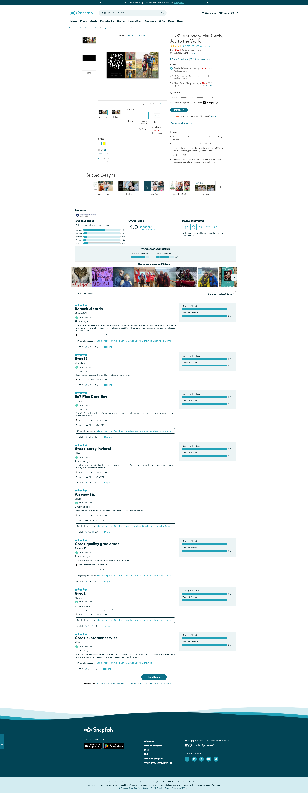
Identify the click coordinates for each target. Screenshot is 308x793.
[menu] (162, 103)
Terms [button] (100, 785)
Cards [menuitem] (93, 21)
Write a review (204, 46)
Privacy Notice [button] (112, 785)
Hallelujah (205, 194)
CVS (207, 86)
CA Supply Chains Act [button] (149, 785)
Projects (225, 13)
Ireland (134, 782)
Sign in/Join (210, 13)
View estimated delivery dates (182, 123)
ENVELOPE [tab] (141, 35)
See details (215, 116)
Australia (182, 782)
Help (146, 754)
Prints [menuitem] (83, 21)
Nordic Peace (154, 194)
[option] (89, 40)
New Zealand (194, 782)
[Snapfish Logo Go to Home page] (81, 13)
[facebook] (188, 757)
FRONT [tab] (122, 35)
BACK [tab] (130, 35)
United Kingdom (154, 782)
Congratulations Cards (115, 683)
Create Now (179, 110)
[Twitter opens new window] (217, 757)
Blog (146, 749)
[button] (139, 104)
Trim (100, 150)
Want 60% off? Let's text (158, 762)
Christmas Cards (164, 683)
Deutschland (114, 782)
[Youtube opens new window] (210, 757)
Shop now (175, 2)
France (125, 782)
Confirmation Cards (133, 683)
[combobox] (132, 13)
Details (192, 53)
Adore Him (128, 194)
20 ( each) (191, 97)
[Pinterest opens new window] (202, 757)
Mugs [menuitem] (171, 21)
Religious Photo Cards (111, 27)
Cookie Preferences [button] (129, 785)
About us (149, 741)
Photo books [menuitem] (107, 21)
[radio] (100, 143)
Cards (71, 27)
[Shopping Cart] (236, 13)
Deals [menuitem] (180, 21)
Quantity (175, 92)
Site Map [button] (91, 785)
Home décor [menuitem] (134, 21)
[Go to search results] (162, 13)
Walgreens (214, 86)
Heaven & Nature (103, 194)
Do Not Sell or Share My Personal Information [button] (201, 785)
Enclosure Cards (149, 683)
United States (169, 782)
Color (101, 139)
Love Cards (100, 683)
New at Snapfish (153, 745)
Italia (142, 782)
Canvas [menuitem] (121, 21)
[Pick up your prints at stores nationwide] (188, 745)
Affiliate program (153, 758)
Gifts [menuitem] (162, 21)
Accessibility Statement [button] (170, 785)
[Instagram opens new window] (195, 757)
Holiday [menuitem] (73, 21)
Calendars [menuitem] (150, 21)
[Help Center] (232, 13)
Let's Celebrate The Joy (179, 194)
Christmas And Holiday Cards (88, 27)
